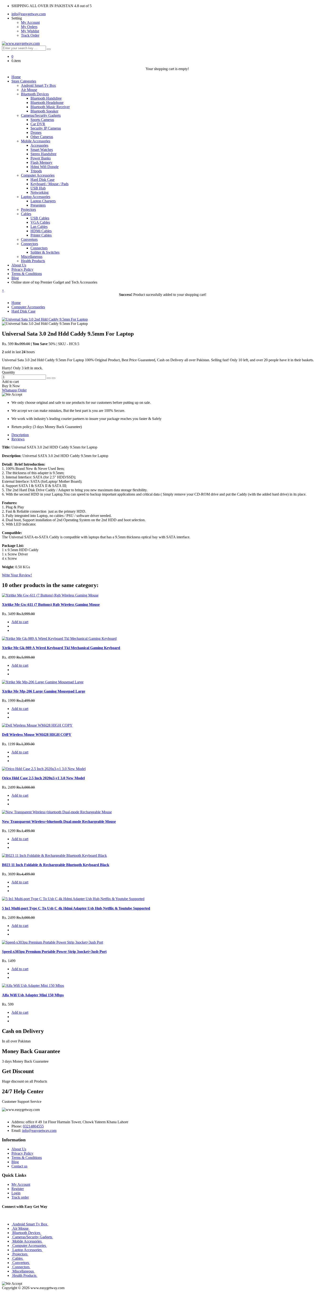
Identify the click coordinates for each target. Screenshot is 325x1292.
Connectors (29, 244)
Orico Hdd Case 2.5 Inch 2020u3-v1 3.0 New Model (43, 778)
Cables (26, 214)
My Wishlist (30, 31)
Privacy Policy (22, 269)
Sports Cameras (42, 120)
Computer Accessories (37, 175)
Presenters (38, 205)
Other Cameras (41, 137)
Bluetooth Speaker (44, 111)
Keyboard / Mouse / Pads (49, 184)
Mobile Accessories (35, 141)
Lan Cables (39, 227)
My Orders (29, 27)
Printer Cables (41, 235)
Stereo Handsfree (43, 154)
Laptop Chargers (43, 201)
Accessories (39, 145)
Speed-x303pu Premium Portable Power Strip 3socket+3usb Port (54, 952)
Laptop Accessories (35, 197)
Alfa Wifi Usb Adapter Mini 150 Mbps (33, 995)
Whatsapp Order (14, 390)
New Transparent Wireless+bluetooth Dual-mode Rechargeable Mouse (59, 822)
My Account (30, 22)
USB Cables (39, 218)
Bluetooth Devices (35, 94)
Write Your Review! (17, 575)
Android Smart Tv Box (38, 85)
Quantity (8, 372)
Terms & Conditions (26, 274)
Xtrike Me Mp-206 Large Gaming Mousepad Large (43, 691)
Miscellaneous (31, 257)
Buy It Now (11, 386)
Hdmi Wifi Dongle (44, 167)
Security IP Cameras (45, 128)
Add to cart (10, 382)
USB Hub (38, 188)
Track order (20, 1197)
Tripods (36, 171)
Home (16, 77)
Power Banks (40, 158)
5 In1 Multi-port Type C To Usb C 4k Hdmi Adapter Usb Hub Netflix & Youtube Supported (76, 908)
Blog (15, 278)
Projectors (28, 209)
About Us (18, 265)
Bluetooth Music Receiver (50, 107)
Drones (35, 132)
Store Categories (23, 81)
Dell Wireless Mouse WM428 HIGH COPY (36, 735)
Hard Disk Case (42, 180)
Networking (39, 192)
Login (15, 1193)
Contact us (19, 1166)
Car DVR (37, 124)
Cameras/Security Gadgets (41, 115)
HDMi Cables (41, 231)
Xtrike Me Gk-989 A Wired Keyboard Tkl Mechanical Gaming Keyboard (61, 648)
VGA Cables (40, 222)
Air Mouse (29, 90)
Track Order (30, 35)
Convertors (29, 239)
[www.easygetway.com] (21, 43)
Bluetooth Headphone (47, 103)
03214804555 (33, 1126)
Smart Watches (41, 150)
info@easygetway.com (28, 14)
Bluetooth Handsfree (46, 98)
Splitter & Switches (44, 252)
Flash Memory (41, 162)
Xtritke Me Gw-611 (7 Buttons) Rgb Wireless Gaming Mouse (51, 605)
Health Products (33, 261)
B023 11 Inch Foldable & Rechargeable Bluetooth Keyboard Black (55, 865)
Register (17, 1189)
